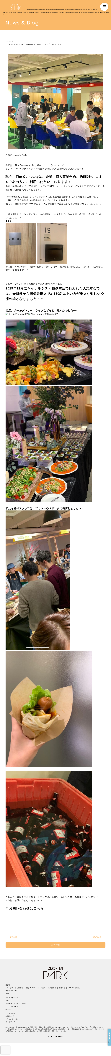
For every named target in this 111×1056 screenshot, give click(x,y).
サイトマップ (10, 1022)
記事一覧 (55, 944)
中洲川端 (62, 988)
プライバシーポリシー (14, 1019)
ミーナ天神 (41, 988)
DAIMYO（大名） (74, 988)
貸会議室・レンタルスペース (16, 1003)
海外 (7, 993)
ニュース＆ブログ (12, 1006)
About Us (9, 1009)
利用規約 (9, 1016)
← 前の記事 (12, 937)
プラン (8, 1000)
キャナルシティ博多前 (15, 988)
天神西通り (52, 988)
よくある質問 (10, 1013)
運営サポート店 (11, 990)
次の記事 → (99, 937)
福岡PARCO (30, 988)
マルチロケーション (13, 998)
